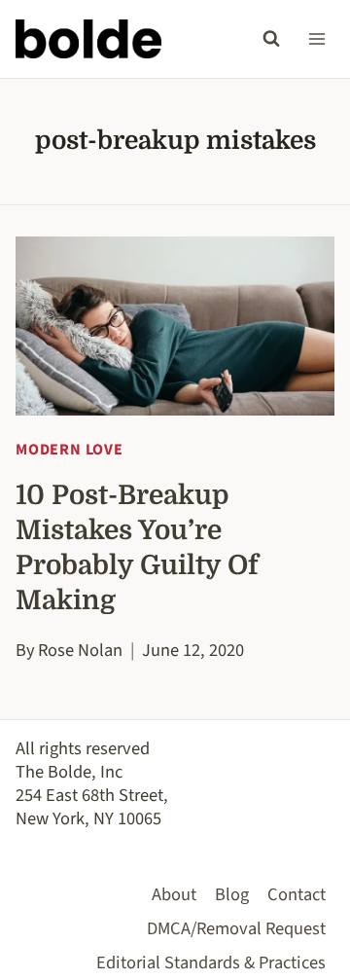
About (174, 894)
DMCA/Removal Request (236, 928)
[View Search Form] (271, 38)
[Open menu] (316, 38)
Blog (232, 894)
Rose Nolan (80, 650)
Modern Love (69, 449)
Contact (296, 894)
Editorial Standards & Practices (211, 962)
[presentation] (175, 326)
